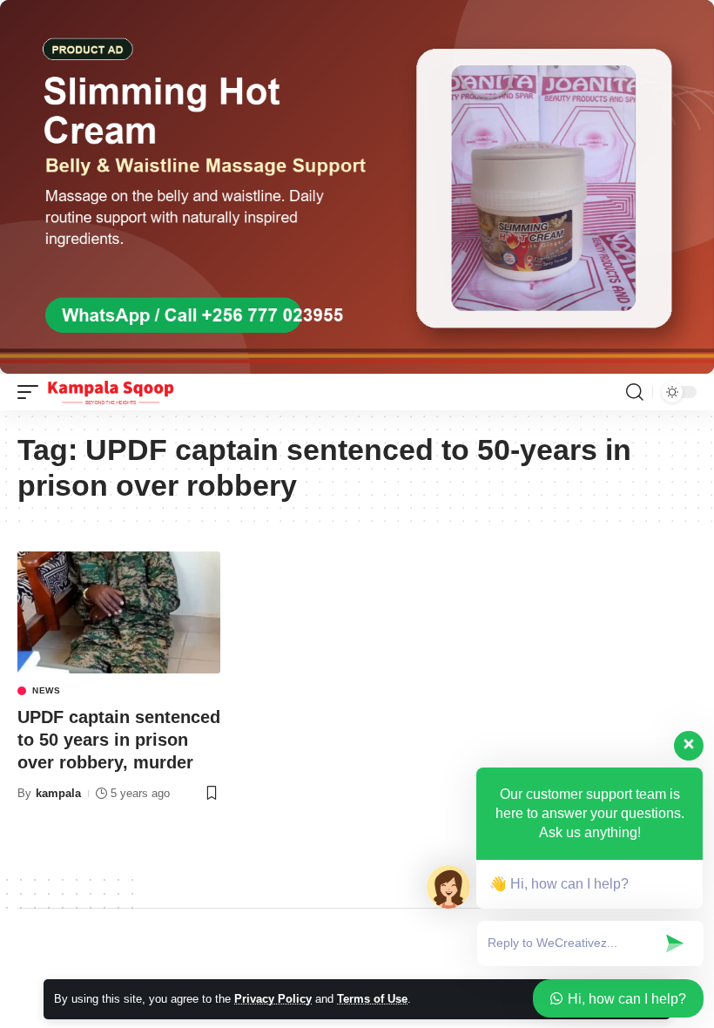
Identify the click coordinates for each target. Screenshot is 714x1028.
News (46, 690)
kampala (58, 793)
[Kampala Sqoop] (110, 392)
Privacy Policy (273, 998)
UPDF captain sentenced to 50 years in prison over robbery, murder (118, 739)
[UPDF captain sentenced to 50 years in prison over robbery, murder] (118, 612)
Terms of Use (372, 998)
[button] (32, 392)
